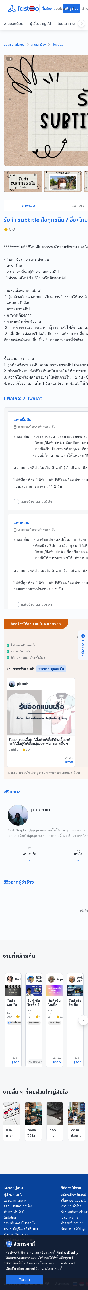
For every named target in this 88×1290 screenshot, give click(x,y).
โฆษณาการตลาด (70, 23)
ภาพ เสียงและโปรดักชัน (19, 1223)
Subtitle (58, 45)
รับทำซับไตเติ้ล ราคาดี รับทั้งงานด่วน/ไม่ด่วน (54, 1012)
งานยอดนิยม (13, 23)
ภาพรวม (28, 205)
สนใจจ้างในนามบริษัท (36, 501)
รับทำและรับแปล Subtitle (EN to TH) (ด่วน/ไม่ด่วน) (13, 1014)
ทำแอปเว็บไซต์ (13, 1212)
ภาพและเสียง (38, 45)
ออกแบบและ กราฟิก (18, 1206)
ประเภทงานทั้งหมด (14, 45)
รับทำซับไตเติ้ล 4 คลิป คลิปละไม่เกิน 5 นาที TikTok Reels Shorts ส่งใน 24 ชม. (33, 1020)
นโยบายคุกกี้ (53, 1268)
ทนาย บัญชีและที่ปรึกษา (21, 1229)
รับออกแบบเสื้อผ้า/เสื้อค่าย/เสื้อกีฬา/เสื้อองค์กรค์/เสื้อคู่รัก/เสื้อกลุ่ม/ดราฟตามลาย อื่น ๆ (39, 741)
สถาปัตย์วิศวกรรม (16, 1234)
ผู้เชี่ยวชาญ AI (40, 23)
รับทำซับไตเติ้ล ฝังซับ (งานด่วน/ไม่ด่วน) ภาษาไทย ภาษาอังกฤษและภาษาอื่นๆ (75, 1025)
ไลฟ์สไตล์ (10, 1217)
